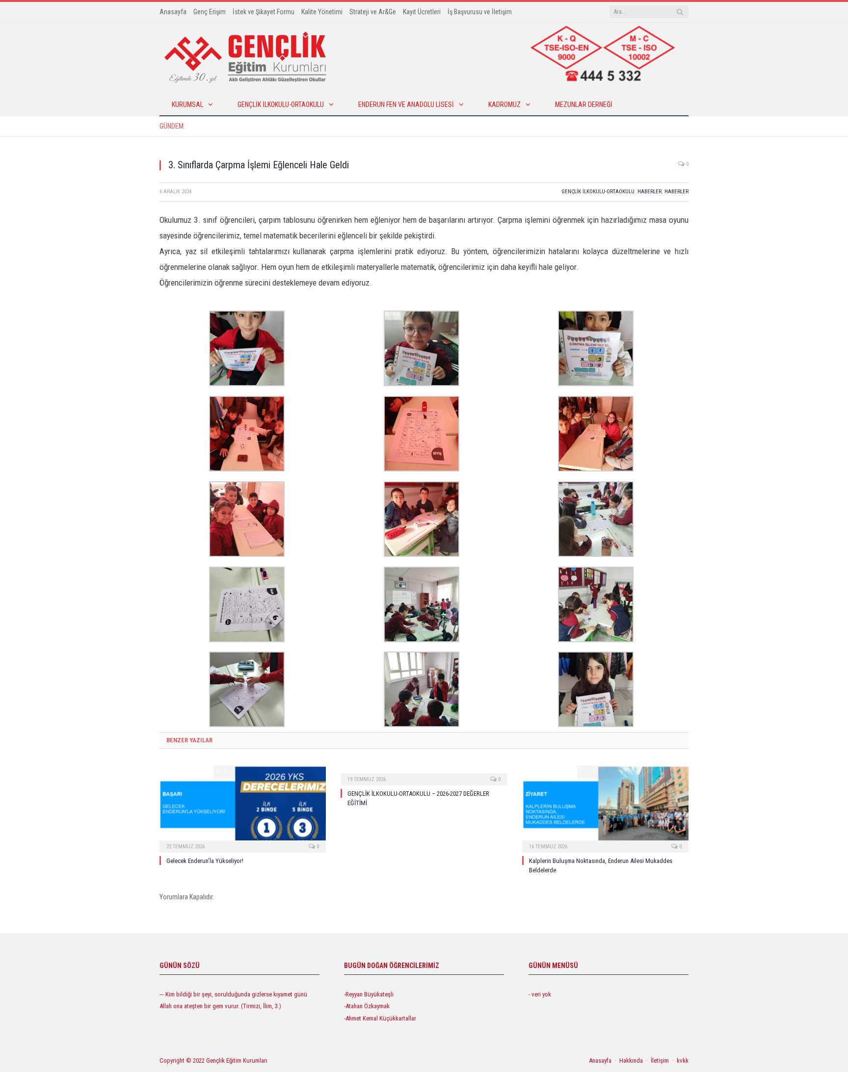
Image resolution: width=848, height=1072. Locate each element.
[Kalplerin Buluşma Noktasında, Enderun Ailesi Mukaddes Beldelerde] (605, 806)
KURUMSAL (187, 104)
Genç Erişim (209, 12)
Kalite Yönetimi (322, 12)
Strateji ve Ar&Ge (372, 12)
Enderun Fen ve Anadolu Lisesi (406, 104)
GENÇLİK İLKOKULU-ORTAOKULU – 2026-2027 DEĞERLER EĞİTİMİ (298, 126)
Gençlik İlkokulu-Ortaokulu (281, 104)
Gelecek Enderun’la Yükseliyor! (204, 860)
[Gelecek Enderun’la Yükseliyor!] (242, 806)
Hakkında (631, 1060)
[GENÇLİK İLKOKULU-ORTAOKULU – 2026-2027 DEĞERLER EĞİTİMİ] (424, 772)
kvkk (683, 1060)
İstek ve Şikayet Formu (263, 12)
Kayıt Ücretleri (422, 12)
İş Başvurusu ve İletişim (480, 12)
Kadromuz (504, 104)
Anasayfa (172, 12)
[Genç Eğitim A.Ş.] (245, 56)
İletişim (660, 1060)
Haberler (649, 191)
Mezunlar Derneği (583, 104)
